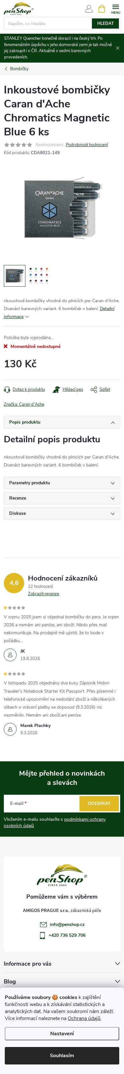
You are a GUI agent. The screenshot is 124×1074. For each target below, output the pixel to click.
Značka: (24, 404)
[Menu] (115, 8)
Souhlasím (62, 1055)
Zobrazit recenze (43, 594)
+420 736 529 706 (67, 935)
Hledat (105, 23)
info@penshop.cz (67, 924)
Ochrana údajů (84, 1018)
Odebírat (99, 803)
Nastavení (62, 1033)
